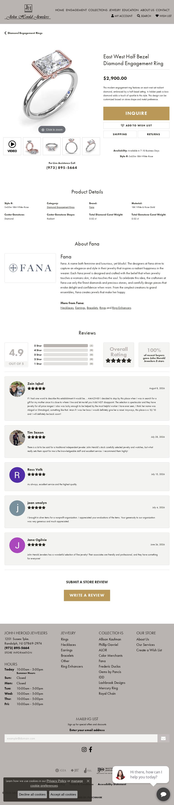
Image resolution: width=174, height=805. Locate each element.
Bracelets (92, 308)
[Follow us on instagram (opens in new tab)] (84, 749)
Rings (102, 308)
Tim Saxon (35, 432)
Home (59, 10)
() (91, 345)
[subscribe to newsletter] (163, 738)
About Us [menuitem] (142, 639)
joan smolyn (37, 502)
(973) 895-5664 (61, 167)
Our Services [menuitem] (145, 644)
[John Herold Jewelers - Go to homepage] (30, 12)
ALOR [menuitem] (103, 650)
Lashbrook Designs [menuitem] (112, 682)
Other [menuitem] (65, 661)
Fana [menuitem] (102, 661)
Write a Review (87, 595)
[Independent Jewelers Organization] (105, 770)
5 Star (38, 345)
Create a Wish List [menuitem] (149, 650)
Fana (91, 207)
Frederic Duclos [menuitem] (110, 666)
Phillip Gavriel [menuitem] (108, 644)
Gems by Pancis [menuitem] (110, 671)
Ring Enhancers (121, 308)
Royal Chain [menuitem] (107, 693)
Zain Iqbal (35, 383)
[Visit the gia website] (60, 770)
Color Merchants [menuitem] (111, 655)
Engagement (76, 10)
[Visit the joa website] (88, 770)
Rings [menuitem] (64, 639)
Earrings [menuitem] (66, 650)
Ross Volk (35, 469)
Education (130, 10)
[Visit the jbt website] (75, 770)
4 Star (38, 350)
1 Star (38, 364)
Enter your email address (87, 730)
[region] (52, 88)
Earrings (80, 308)
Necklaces (67, 308)
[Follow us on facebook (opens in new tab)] (90, 749)
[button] (122, 16)
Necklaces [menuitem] (68, 644)
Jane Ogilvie (37, 540)
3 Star (38, 354)
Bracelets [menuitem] (67, 655)
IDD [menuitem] (101, 677)
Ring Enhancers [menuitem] (72, 666)
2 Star (38, 359)
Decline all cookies (32, 794)
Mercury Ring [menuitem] (108, 688)
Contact (162, 10)
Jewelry (115, 10)
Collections (97, 10)
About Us (147, 10)
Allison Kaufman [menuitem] (110, 639)
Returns (153, 134)
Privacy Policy (56, 781)
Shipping (120, 134)
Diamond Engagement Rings (25, 33)
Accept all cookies (63, 794)
